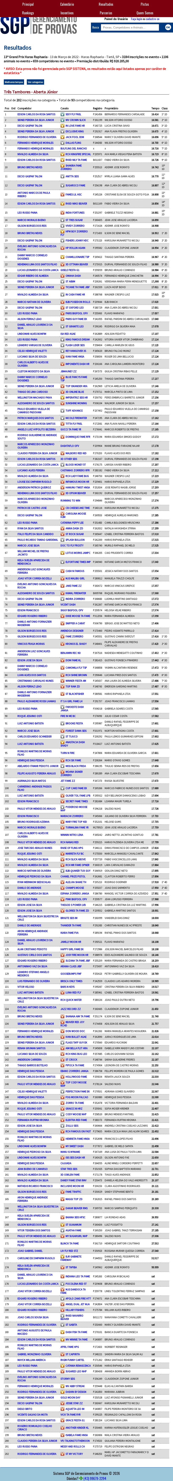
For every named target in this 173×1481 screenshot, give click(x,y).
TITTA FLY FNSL (74, 423)
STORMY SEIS (68, 1378)
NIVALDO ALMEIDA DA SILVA (33, 154)
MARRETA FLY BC (75, 853)
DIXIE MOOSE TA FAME (78, 616)
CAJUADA (66, 1163)
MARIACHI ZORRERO (72, 816)
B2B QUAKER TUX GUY (78, 870)
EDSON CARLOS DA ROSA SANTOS (36, 114)
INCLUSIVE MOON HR (72, 1186)
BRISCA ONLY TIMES (71, 981)
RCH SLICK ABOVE (76, 859)
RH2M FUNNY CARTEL (72, 1360)
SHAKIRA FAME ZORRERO (71, 167)
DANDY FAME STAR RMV (73, 1180)
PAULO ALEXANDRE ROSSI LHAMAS (37, 701)
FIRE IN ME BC (68, 716)
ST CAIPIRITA (73, 1354)
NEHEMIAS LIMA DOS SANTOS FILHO (37, 264)
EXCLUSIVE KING (75, 131)
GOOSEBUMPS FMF (71, 973)
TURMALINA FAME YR (77, 827)
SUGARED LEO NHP (76, 1371)
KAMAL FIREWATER (76, 593)
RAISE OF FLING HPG (72, 848)
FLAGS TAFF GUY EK (76, 1042)
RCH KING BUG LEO (76, 1054)
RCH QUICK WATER (71, 999)
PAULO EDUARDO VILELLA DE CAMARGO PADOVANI (34, 410)
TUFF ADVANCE (74, 410)
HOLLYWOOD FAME (76, 1076)
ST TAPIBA (71, 1267)
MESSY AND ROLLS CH (73, 1446)
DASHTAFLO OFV (70, 445)
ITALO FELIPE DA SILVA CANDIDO (36, 534)
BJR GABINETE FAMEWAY (71, 1258)
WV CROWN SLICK (76, 120)
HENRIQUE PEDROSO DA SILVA (34, 876)
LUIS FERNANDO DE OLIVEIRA (34, 981)
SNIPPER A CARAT (75, 623)
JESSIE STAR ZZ (74, 1403)
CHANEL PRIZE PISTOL (73, 876)
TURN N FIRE (67, 753)
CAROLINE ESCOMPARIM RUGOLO (36, 1258)
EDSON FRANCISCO (28, 610)
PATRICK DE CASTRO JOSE (32, 507)
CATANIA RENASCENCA (78, 1365)
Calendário (67, 4)
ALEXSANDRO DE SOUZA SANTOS (36, 403)
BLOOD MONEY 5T (76, 464)
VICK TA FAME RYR (71, 1414)
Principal (28, 4)
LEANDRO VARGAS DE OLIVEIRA (35, 345)
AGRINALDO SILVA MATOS (32, 780)
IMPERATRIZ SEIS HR (77, 397)
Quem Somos (145, 12)
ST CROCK (71, 1059)
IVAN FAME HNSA (75, 356)
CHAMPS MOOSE (75, 887)
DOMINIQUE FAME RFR (78, 436)
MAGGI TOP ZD (74, 1199)
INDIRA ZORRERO (75, 598)
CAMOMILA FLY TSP (76, 667)
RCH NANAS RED (70, 842)
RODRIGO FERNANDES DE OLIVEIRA (37, 137)
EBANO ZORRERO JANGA (74, 1071)
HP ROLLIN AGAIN (75, 247)
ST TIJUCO (72, 736)
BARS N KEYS (67, 986)
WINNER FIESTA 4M (76, 680)
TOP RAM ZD (73, 686)
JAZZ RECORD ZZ (71, 1009)
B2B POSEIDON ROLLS (78, 302)
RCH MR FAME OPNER (77, 865)
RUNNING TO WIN (70, 500)
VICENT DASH (68, 604)
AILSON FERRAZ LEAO (30, 319)
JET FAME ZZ (68, 780)
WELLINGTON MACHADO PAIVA (35, 397)
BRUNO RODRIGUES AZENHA (33, 821)
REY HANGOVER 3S (76, 350)
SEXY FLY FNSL (73, 114)
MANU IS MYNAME (70, 1151)
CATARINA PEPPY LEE (72, 522)
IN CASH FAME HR (75, 294)
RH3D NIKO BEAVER (76, 203)
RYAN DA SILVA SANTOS (30, 528)
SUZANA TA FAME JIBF (78, 960)
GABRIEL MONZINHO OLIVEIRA (34, 1354)
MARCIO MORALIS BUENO (32, 220)
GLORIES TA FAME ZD (77, 910)
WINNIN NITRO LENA (72, 834)
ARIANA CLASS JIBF (71, 966)
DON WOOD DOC (75, 1031)
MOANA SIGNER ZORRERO (72, 773)
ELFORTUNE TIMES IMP (78, 562)
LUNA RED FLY (73, 992)
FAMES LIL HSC (74, 194)
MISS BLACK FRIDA (76, 766)
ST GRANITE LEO (75, 326)
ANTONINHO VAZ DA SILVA (32, 966)
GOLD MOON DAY (70, 1397)
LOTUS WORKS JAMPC (78, 552)
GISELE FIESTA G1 (70, 270)
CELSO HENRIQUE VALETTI (32, 350)
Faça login (136, 18)
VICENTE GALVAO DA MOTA (33, 1414)
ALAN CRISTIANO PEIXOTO (32, 949)
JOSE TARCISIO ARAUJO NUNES (35, 848)
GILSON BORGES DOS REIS (32, 225)
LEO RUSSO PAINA (27, 212)
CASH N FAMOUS (75, 571)
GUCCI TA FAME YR (71, 429)
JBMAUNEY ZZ (69, 371)
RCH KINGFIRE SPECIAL (78, 154)
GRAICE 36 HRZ (74, 1108)
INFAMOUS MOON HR (77, 481)
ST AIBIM (70, 281)
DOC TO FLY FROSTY (72, 545)
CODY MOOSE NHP (76, 1114)
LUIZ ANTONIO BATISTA (31, 723)
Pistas (145, 4)
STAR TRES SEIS (69, 1169)
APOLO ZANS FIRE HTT (78, 1298)
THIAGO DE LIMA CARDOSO (33, 391)
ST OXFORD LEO (75, 307)
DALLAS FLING (73, 142)
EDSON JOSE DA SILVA (30, 660)
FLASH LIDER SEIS (75, 345)
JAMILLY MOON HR (71, 941)
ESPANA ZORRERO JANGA (75, 893)
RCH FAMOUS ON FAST (78, 1131)
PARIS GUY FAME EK (76, 319)
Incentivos (67, 12)
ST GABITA (71, 1324)
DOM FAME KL (73, 660)
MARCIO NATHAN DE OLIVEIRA (34, 302)
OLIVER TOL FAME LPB (78, 795)
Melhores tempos (14, 82)
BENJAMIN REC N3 (71, 652)
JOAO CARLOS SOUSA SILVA (33, 1317)
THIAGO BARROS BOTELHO (33, 1065)
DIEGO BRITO (25, 1409)
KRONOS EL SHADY (76, 643)
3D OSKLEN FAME (70, 1174)
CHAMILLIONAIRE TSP (77, 257)
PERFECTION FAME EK (78, 1091)
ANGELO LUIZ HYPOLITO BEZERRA (37, 429)
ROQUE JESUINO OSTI (30, 716)
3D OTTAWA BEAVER (77, 264)
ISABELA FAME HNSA (77, 1435)
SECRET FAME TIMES (77, 801)
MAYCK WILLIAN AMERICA (32, 1360)
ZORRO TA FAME (75, 1102)
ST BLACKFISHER (75, 693)
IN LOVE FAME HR (75, 125)
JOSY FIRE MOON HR (77, 955)
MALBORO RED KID (76, 453)
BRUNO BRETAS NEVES (30, 167)
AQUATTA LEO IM (75, 1409)
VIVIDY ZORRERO (75, 225)
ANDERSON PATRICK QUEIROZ (34, 487)
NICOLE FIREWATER (76, 418)
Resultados (106, 4)
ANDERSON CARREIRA (30, 1059)
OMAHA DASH (73, 275)
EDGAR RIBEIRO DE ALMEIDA (33, 275)
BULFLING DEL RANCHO (74, 148)
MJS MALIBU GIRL (75, 578)
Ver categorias (35, 82)
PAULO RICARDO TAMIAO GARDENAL (38, 539)
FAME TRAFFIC (73, 1191)
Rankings (28, 12)
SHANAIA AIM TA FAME (78, 1016)
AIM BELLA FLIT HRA (77, 1048)
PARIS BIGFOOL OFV (77, 313)
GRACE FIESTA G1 (75, 1420)
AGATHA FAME (73, 1230)
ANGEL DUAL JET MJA (78, 1304)
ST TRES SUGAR (74, 220)
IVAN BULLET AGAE (76, 1036)
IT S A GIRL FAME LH (71, 701)
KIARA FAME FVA (69, 932)
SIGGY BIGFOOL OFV (72, 610)
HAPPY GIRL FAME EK (72, 949)
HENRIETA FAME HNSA (78, 1138)
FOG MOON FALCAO (77, 1097)
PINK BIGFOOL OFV (76, 899)
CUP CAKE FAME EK (76, 788)
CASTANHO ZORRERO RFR (75, 470)
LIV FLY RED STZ (69, 1250)
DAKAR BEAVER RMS (77, 1208)
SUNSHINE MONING (76, 403)
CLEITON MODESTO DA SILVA (34, 371)
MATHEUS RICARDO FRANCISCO (35, 1186)
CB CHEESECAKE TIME (78, 507)
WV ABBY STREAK (75, 1386)
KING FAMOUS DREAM (78, 339)
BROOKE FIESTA (74, 723)
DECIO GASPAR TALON (30, 125)
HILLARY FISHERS (75, 1310)
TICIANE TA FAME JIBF (78, 287)
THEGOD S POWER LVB (73, 904)
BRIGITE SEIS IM (69, 918)
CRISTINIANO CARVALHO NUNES (35, 680)
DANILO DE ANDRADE (29, 887)
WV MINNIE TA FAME (77, 1339)
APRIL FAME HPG (70, 1346)
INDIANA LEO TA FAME (78, 1276)
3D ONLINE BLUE (75, 391)
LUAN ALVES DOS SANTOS (32, 675)
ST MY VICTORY (74, 1453)
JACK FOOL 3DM (75, 137)
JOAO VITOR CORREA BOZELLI (35, 578)
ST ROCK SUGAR (75, 534)
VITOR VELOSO (26, 986)
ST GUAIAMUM (73, 1224)
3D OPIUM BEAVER (76, 493)
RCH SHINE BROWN (76, 675)
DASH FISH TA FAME (76, 1332)
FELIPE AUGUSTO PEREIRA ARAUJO (37, 773)
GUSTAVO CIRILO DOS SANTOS (35, 955)
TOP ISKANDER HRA (76, 386)
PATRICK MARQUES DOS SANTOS (36, 418)
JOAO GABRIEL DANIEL (30, 1250)
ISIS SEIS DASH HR (75, 1157)
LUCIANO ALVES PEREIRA (31, 470)
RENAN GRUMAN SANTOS (31, 1048)
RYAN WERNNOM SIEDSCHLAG (34, 882)
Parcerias (106, 12)
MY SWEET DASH (75, 1146)
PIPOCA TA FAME (75, 1065)
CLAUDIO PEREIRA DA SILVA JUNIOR (37, 453)
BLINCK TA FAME (70, 1243)
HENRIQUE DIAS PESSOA (31, 760)
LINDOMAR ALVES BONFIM (32, 333)
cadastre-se (152, 18)
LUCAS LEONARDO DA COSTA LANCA (38, 270)
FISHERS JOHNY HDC (77, 240)
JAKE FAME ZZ (74, 585)
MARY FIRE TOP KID (76, 821)
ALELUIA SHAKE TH (76, 882)
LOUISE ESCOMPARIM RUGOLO (34, 481)
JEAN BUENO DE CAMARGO (33, 1169)
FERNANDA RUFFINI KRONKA (33, 1120)
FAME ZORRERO (74, 636)
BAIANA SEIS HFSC (75, 1217)
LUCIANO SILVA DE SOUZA (32, 356)
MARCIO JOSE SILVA (28, 545)
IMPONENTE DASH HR (77, 364)
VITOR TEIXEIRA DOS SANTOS (34, 1230)
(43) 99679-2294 (95, 1478)
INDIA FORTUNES (75, 212)
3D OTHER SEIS (69, 459)
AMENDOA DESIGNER (72, 630)
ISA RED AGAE (68, 333)
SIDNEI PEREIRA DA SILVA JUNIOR (36, 120)
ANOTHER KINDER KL (77, 1427)
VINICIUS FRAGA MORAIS (31, 643)
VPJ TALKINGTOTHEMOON (75, 1440)
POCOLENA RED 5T (76, 1283)
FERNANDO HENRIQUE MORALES (35, 142)
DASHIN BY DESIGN (76, 1391)
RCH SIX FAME (73, 760)
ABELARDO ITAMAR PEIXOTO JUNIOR (38, 766)
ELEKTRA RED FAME (76, 1120)
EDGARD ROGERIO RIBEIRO (32, 616)
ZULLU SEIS (72, 1125)
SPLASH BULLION (75, 539)
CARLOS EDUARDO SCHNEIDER (35, 736)
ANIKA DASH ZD (74, 528)
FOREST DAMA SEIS (76, 730)
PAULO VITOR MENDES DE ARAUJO (37, 808)
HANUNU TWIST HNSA (78, 487)
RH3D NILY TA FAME (76, 159)
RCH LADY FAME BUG (77, 476)
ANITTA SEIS (72, 176)
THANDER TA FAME (71, 925)
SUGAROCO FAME (75, 185)
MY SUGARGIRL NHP (77, 1236)
